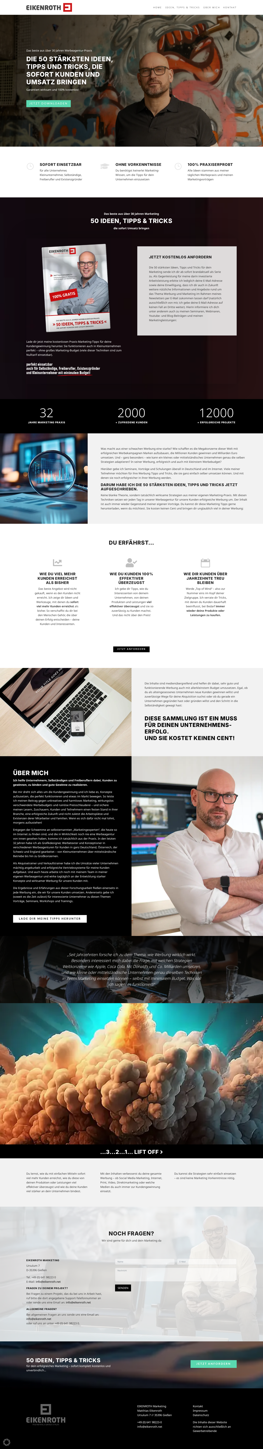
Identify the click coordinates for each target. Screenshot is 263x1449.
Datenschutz (201, 1415)
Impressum (200, 1410)
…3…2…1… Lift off (130, 1152)
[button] (6, 1442)
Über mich (211, 7)
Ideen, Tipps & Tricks (182, 7)
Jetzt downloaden (48, 103)
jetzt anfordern (131, 649)
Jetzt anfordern (213, 1364)
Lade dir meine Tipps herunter (50, 918)
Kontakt (230, 7)
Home (157, 7)
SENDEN (123, 1288)
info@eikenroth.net (48, 1281)
